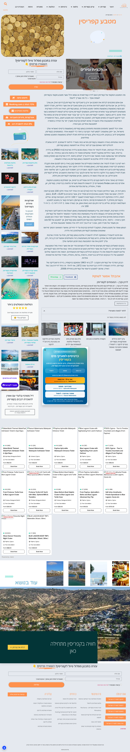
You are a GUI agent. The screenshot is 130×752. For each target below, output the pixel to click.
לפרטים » (30, 165)
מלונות (75, 7)
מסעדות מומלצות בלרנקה (44, 710)
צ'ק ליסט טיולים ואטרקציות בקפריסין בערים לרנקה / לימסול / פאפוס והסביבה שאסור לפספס (118, 344)
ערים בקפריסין (89, 7)
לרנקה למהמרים (10, 187)
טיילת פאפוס (29, 364)
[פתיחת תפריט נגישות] (4, 747)
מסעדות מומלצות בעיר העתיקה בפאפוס (90, 699)
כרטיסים (64, 7)
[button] (5, 4)
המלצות (52, 7)
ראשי (112, 7)
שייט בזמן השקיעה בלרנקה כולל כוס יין (65, 708)
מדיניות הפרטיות (45, 82)
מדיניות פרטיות (65, 749)
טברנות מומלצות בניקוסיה (44, 699)
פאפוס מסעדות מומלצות (45, 726)
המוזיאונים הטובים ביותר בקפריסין (66, 719)
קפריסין (103, 7)
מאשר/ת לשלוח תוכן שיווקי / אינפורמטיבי (49, 679)
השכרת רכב (19, 7)
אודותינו (123, 729)
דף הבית (120, 15)
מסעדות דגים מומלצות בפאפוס (43, 715)
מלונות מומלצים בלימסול (94, 703)
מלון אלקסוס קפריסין (30, 163)
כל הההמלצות (121, 303)
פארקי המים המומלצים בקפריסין (67, 723)
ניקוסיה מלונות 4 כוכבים (95, 339)
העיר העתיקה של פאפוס (69, 699)
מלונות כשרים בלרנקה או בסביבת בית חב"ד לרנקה (51, 342)
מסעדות (39, 7)
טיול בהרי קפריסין (10, 246)
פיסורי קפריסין (10, 340)
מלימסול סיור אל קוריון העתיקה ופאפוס (65, 703)
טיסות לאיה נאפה (96, 722)
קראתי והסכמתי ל (51, 82)
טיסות (30, 7)
